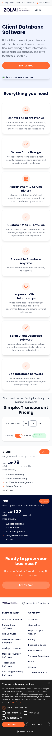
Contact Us (34, 625)
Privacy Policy (35, 650)
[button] (26, 731)
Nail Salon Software (12, 619)
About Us (33, 619)
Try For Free (26, 65)
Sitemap (32, 667)
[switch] (18, 436)
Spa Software (9, 633)
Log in (38, 10)
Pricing (31, 639)
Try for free (44, 452)
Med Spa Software (11, 648)
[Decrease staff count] (26, 423)
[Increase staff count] (40, 423)
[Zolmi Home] (16, 10)
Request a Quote (37, 644)
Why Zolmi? (9, 3)
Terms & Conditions (38, 656)
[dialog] (26, 708)
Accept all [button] (13, 724)
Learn (31, 661)
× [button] (49, 683)
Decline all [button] (38, 724)
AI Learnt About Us (37, 672)
